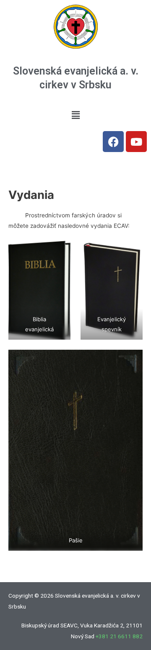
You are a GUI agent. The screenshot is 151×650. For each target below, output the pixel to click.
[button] (75, 115)
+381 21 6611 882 (119, 636)
